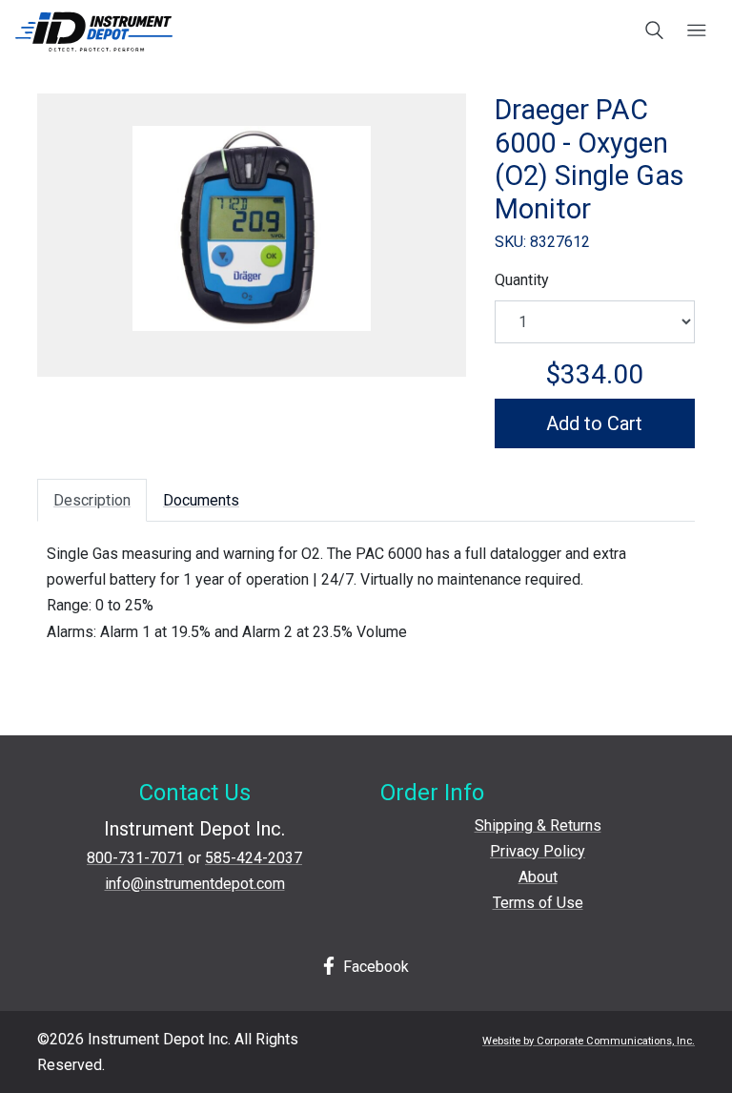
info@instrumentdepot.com (195, 884)
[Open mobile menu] (696, 31)
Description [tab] (92, 500)
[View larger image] (252, 228)
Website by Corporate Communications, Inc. (588, 1041)
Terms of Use (538, 903)
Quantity (522, 280)
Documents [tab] (201, 500)
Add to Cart (594, 423)
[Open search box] (655, 31)
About (538, 877)
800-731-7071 (135, 858)
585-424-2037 (253, 858)
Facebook (374, 967)
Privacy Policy (537, 851)
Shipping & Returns (538, 825)
